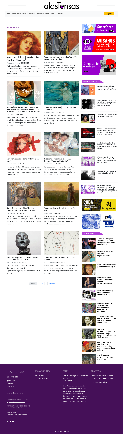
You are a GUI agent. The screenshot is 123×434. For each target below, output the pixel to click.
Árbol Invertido (40, 375)
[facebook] (8, 421)
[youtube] (13, 421)
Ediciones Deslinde (41, 378)
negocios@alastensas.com (16, 402)
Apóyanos (109, 14)
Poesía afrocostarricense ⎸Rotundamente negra (106, 266)
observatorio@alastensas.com (17, 415)
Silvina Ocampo (12, 262)
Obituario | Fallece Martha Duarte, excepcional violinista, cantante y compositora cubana (106, 346)
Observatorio (11, 13)
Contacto (10, 384)
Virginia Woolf (49, 62)
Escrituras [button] (30, 13)
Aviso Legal (10, 386)
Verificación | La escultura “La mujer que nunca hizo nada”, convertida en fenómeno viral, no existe (106, 333)
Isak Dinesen (48, 213)
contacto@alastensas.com (15, 393)
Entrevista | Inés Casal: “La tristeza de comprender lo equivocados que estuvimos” (105, 307)
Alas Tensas (10, 114)
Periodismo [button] (21, 13)
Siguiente (52, 284)
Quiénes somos (12, 381)
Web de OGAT (11, 413)
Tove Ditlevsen (11, 164)
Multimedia (59, 13)
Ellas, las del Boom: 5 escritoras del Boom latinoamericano (105, 293)
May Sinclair (11, 213)
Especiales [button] (39, 13)
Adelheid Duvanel (50, 262)
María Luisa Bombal (13, 63)
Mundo (47, 13)
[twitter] (10, 421)
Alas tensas (15, 371)
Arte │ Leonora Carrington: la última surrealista (105, 357)
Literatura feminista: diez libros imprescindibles (105, 254)
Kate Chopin (48, 164)
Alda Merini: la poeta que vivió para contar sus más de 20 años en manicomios (106, 319)
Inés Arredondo (49, 112)
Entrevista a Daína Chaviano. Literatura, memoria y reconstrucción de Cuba (106, 280)
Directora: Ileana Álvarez (100, 382)
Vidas (52, 13)
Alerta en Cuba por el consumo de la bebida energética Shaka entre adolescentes (106, 242)
